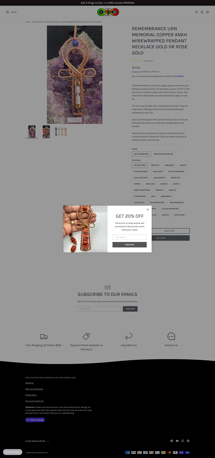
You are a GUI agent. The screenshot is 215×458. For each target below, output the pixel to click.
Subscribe (129, 245)
